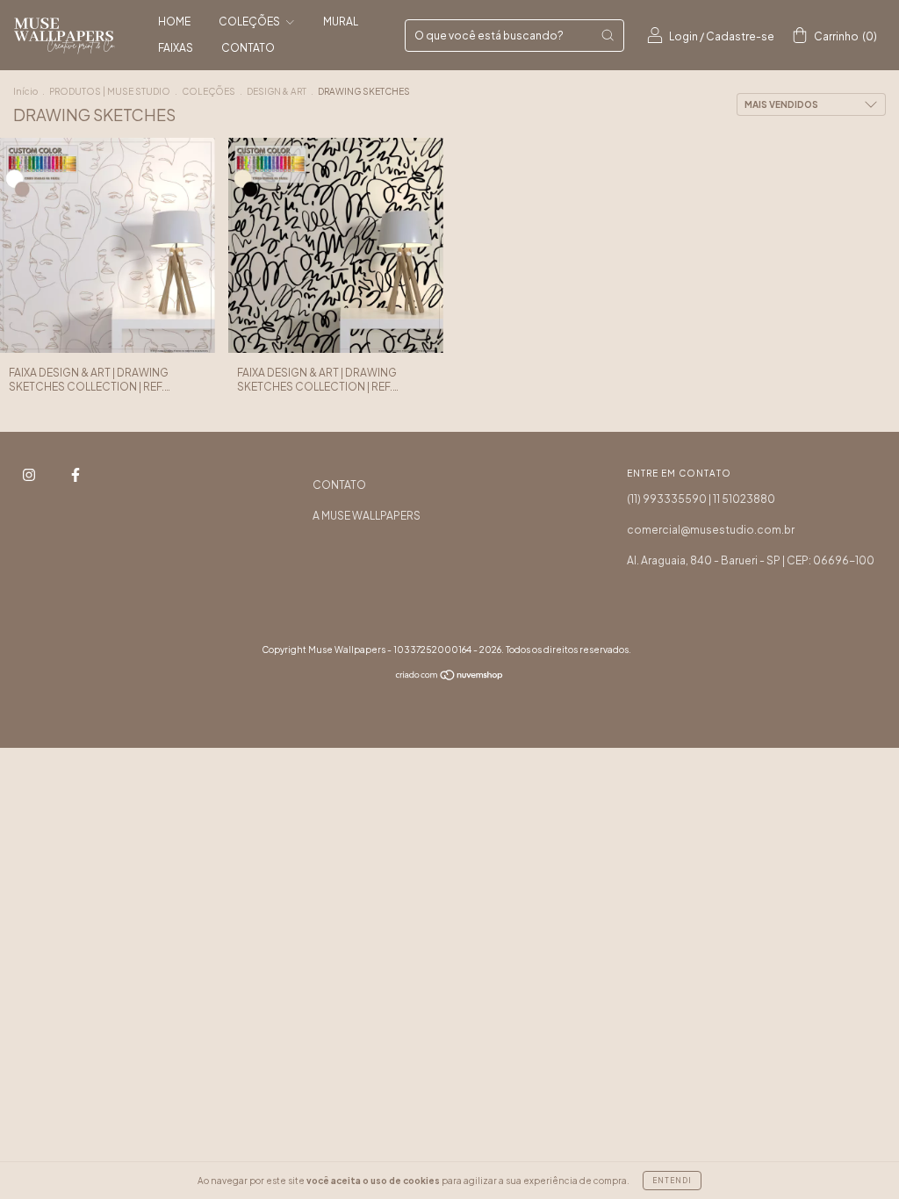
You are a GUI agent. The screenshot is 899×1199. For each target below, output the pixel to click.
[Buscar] (607, 35)
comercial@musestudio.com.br (711, 529)
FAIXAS (175, 47)
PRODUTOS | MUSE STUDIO (109, 91)
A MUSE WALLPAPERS (367, 515)
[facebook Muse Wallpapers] (75, 474)
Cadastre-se (740, 36)
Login (683, 36)
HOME (174, 21)
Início (25, 91)
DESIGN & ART (276, 91)
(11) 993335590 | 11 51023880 (701, 499)
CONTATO (248, 47)
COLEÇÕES (250, 21)
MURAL (340, 21)
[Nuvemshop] (450, 677)
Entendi (672, 1180)
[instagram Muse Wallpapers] (30, 474)
